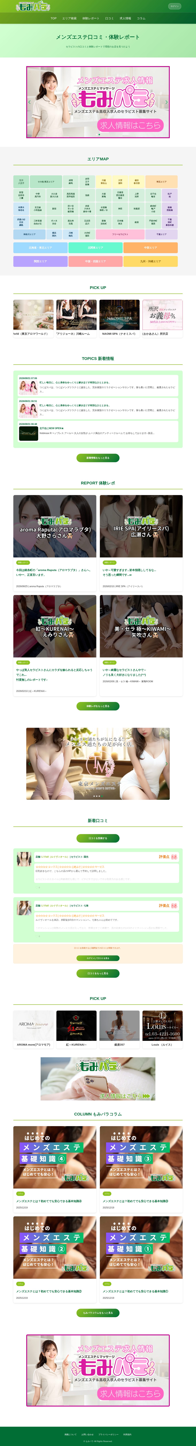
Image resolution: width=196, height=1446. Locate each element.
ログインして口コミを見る (98, 958)
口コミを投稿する (98, 838)
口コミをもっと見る (98, 973)
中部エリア (150, 247)
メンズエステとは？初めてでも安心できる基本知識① (135, 1291)
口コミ (109, 18)
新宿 (54, 208)
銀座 (137, 222)
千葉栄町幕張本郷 (170, 222)
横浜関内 (54, 234)
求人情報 (125, 18)
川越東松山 (104, 181)
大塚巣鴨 (104, 195)
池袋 (87, 195)
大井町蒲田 (87, 234)
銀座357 (120, 1044)
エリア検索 (69, 18)
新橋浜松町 (104, 222)
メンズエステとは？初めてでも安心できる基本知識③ (135, 1201)
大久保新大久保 (54, 195)
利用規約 (127, 1434)
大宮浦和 (120, 181)
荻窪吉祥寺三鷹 (21, 195)
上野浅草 (137, 195)
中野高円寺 (38, 195)
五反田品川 (87, 222)
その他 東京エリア (46, 182)
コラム (141, 18)
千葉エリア (162, 234)
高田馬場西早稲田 (71, 195)
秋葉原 (137, 208)
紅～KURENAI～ (76, 1044)
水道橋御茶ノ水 (104, 208)
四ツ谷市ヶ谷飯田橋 (71, 209)
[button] (166, 102)
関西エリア (40, 261)
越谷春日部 (137, 181)
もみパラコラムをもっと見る (98, 1313)
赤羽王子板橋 (87, 182)
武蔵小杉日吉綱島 (21, 222)
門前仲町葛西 (153, 222)
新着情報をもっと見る (98, 458)
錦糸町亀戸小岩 (153, 209)
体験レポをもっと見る (98, 706)
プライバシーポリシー (108, 1434)
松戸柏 (170, 195)
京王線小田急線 (38, 208)
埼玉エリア (162, 182)
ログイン (175, 6)
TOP (54, 18)
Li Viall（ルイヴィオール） (55, 857)
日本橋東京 (120, 222)
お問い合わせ (87, 1434)
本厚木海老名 (21, 208)
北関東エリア (95, 247)
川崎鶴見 (71, 234)
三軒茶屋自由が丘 (38, 222)
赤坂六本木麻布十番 (87, 209)
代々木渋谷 (54, 222)
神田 (120, 208)
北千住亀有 (153, 195)
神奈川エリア (30, 234)
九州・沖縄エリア (150, 261)
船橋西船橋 (170, 208)
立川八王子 (21, 181)
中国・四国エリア (95, 261)
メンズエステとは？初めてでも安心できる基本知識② (49, 1291)
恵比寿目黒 (71, 222)
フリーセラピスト (120, 234)
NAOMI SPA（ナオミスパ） (119, 333)
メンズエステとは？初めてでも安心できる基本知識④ (49, 1201)
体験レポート (91, 18)
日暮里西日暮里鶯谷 (120, 195)
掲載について (71, 1434)
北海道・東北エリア (40, 247)
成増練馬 (71, 181)
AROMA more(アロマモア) (33, 1044)
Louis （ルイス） (162, 1044)
